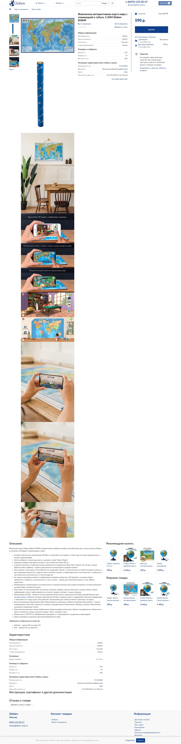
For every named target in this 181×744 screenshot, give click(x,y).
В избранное (122, 24)
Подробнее (130, 740)
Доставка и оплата (142, 720)
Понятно (140, 740)
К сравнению (86, 24)
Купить (151, 29)
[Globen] (17, 3)
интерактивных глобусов (24, 597)
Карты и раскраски (59, 722)
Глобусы (54, 720)
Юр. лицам (139, 725)
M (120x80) (123, 66)
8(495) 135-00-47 (137, 2)
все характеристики (119, 79)
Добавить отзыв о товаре (21, 705)
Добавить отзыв (121, 27)
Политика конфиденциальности (147, 733)
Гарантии (138, 722)
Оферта (138, 730)
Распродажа (139, 727)
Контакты (138, 735)
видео (91, 599)
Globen (124, 36)
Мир (125, 72)
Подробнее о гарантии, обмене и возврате (153, 69)
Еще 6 (11, 69)
